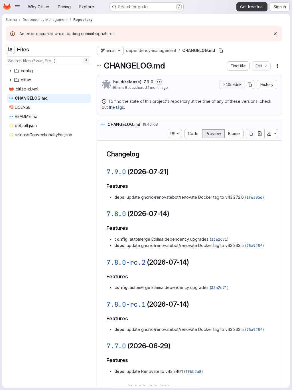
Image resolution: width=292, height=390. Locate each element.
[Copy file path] (220, 50)
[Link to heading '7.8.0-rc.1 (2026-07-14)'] (192, 304)
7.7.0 (116, 346)
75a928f (254, 245)
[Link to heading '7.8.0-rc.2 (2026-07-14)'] (192, 262)
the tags (116, 107)
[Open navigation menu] (17, 6)
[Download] (271, 133)
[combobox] (48, 60)
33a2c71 (219, 239)
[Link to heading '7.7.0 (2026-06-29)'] (174, 346)
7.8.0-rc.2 (126, 262)
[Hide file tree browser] (10, 49)
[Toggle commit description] (159, 82)
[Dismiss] (275, 33)
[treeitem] (49, 70)
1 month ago (158, 87)
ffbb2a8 (193, 371)
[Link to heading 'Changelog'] (143, 154)
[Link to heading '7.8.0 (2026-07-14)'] (173, 214)
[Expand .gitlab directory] (10, 80)
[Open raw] (259, 133)
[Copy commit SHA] (249, 84)
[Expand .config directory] (10, 70)
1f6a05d (254, 197)
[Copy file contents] (250, 133)
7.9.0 (116, 172)
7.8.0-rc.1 (126, 304)
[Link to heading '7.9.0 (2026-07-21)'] (172, 172)
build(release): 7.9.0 (133, 81)
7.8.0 (116, 214)
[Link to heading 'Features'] (131, 186)
